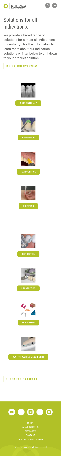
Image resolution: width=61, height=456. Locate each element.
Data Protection (30, 427)
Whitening (28, 206)
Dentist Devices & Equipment (28, 357)
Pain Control (28, 172)
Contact (30, 435)
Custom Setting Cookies (30, 439)
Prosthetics (28, 288)
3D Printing (28, 322)
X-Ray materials (28, 103)
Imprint (30, 423)
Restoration (28, 254)
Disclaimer (30, 431)
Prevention (28, 137)
